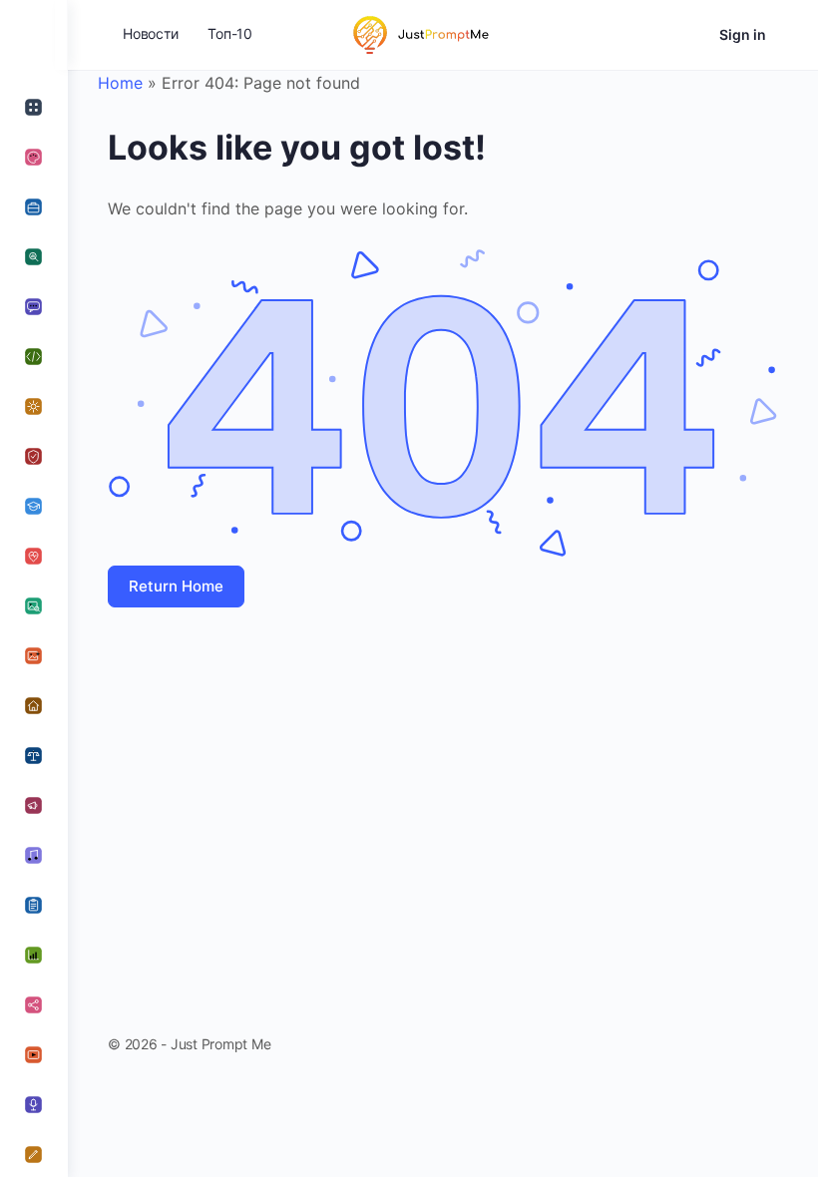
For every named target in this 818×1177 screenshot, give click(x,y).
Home (120, 83)
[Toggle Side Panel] (34, 35)
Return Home (176, 586)
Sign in (742, 34)
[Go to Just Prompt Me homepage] (418, 33)
